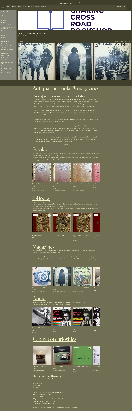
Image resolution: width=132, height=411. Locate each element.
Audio (39, 298)
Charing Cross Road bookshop (66, 3)
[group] (66, 177)
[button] (119, 6)
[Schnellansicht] (41, 316)
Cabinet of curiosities (54, 338)
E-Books (41, 198)
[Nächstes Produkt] (98, 172)
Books (40, 149)
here (70, 141)
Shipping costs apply (41, 190)
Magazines (43, 246)
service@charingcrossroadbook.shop (48, 403)
